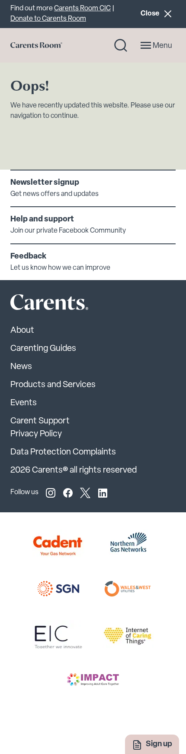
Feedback (28, 257)
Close (158, 13)
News (21, 367)
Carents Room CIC (82, 8)
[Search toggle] (120, 45)
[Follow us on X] (85, 493)
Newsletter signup (44, 183)
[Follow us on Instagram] (50, 493)
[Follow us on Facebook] (68, 493)
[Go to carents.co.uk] (36, 45)
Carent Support (40, 421)
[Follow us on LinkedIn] (102, 493)
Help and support (42, 220)
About (22, 330)
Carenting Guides (43, 348)
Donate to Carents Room (48, 19)
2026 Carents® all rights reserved (73, 470)
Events (23, 403)
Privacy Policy (36, 434)
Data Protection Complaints (63, 452)
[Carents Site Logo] (34, 304)
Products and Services (53, 385)
